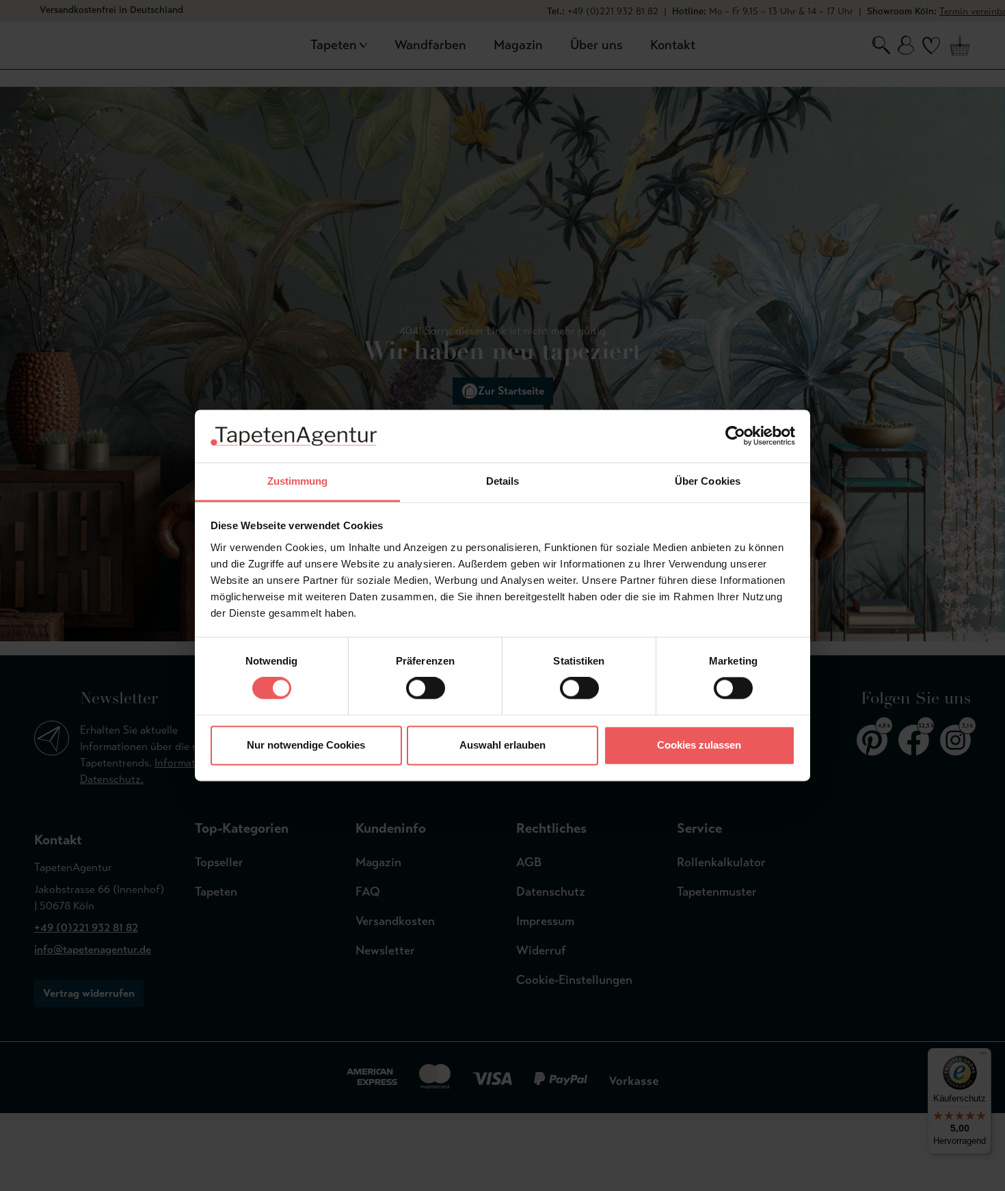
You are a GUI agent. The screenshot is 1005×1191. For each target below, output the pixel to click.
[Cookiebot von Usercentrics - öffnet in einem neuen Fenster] (735, 436)
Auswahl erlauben (502, 745)
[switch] (425, 688)
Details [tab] (503, 481)
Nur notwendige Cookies (306, 745)
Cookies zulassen (699, 745)
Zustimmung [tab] (297, 481)
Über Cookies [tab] (707, 481)
